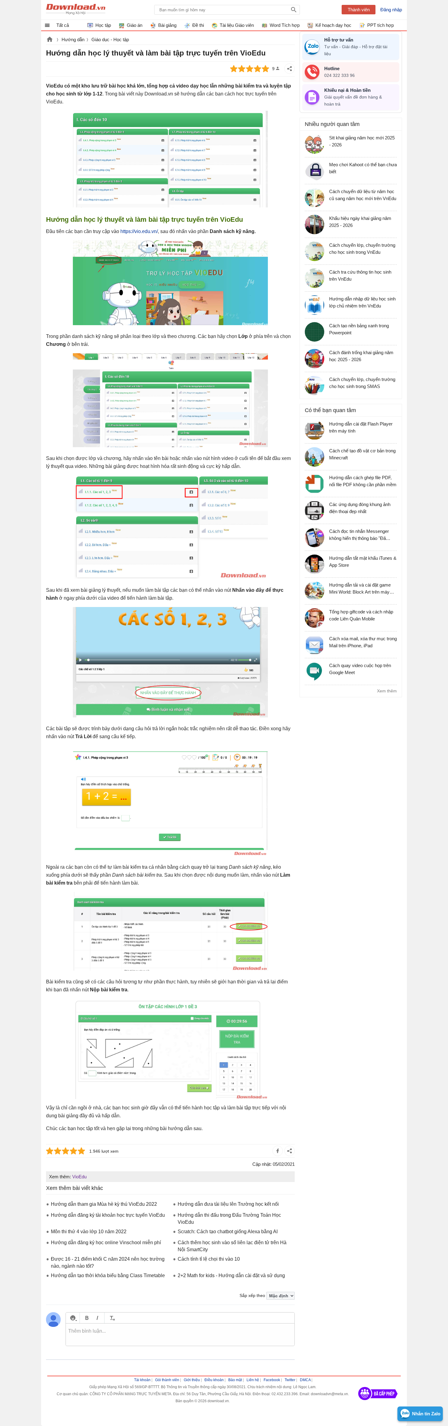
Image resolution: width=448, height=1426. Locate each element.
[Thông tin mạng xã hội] (378, 1402)
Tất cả (62, 25)
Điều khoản (214, 1380)
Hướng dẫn (73, 39)
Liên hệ (253, 1380)
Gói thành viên (167, 1380)
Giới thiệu (192, 1380)
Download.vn (49, 40)
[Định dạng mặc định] (111, 1318)
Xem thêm (387, 690)
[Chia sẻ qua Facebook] (277, 1151)
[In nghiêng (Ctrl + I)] (97, 1318)
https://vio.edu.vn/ (139, 231)
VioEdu (79, 1176)
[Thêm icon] (72, 1318)
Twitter (290, 1380)
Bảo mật (235, 1380)
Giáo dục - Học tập (110, 39)
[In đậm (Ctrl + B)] (86, 1318)
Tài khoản (142, 1380)
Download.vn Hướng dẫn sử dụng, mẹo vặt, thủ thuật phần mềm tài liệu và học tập (75, 10)
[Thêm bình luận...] (180, 1335)
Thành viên (359, 9)
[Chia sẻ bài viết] (289, 68)
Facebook (272, 1380)
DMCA (305, 1380)
